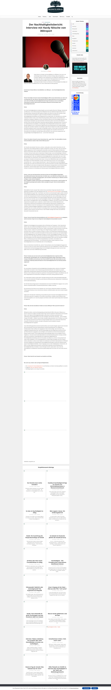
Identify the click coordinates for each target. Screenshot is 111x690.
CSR (43, 22)
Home (39, 16)
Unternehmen (47, 22)
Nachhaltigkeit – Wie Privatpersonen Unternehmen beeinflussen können (57, 562)
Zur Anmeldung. (75, 87)
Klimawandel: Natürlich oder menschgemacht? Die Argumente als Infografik (34, 588)
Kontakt (68, 16)
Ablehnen (94, 688)
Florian (46, 34)
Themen (44, 16)
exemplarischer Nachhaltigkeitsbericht (35, 365)
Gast (32, 618)
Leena (32, 486)
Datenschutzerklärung (74, 688)
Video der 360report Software (36, 367)
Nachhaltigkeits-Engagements (54, 217)
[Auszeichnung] (75, 104)
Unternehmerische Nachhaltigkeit (54, 191)
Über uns (62, 16)
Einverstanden (86, 688)
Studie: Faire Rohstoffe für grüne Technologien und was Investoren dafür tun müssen (34, 615)
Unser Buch (55, 16)
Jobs (50, 16)
